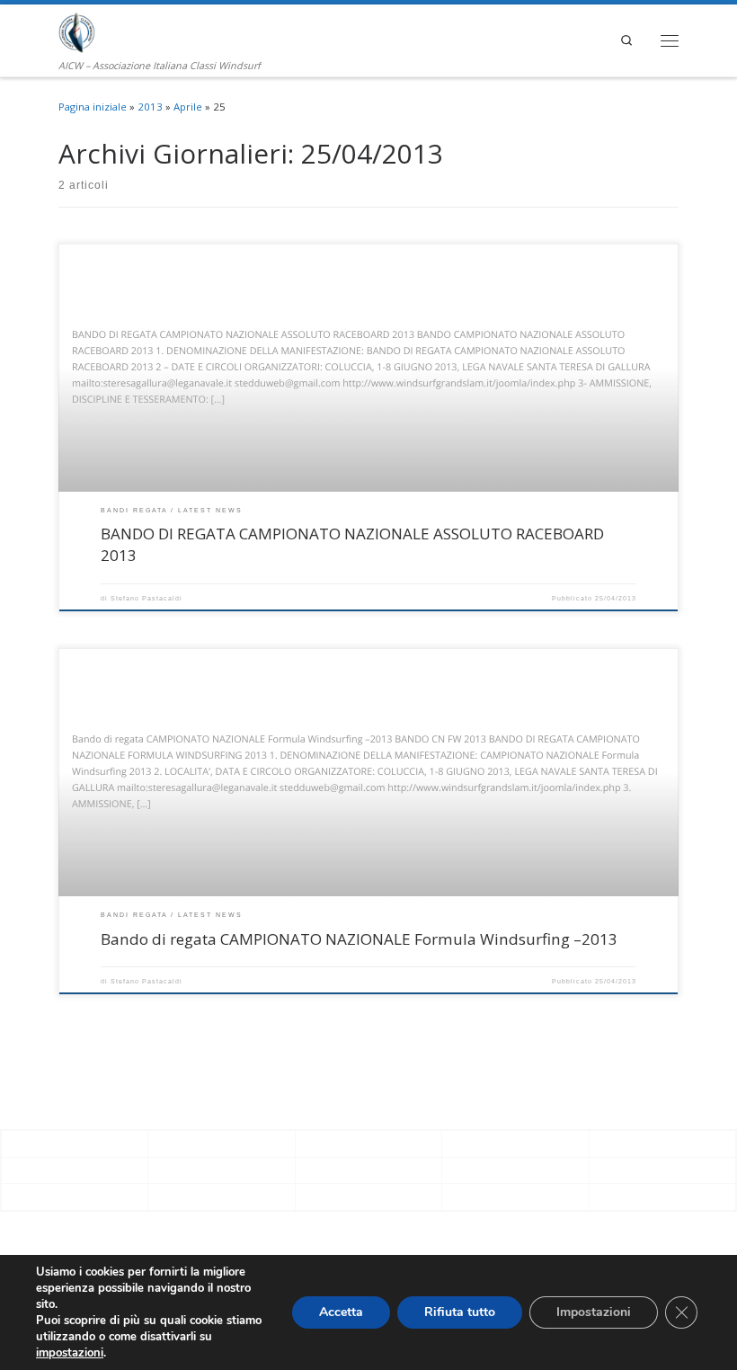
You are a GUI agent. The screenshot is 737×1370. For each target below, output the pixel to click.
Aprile (187, 106)
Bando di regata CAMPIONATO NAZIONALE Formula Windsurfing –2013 (359, 939)
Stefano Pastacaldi (146, 598)
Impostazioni (593, 1312)
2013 (150, 106)
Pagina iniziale (92, 106)
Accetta (341, 1312)
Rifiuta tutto (459, 1312)
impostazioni (69, 1353)
